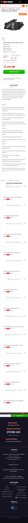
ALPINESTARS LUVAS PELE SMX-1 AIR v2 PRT (9, 11)
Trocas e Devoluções (21, 495)
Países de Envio (21, 492)
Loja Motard (3, 8)
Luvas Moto (18, 8)
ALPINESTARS (14, 10)
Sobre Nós (6, 489)
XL (19, 55)
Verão (10, 10)
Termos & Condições (7, 494)
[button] (20, 1)
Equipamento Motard (10, 8)
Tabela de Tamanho (21, 487)
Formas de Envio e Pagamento (21, 489)
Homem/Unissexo (4, 10)
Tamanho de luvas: (6, 56)
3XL (15, 58)
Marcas (7, 487)
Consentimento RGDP (7, 496)
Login (26, 1)
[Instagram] (15, 507)
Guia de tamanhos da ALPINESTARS (10, 60)
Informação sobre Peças (7, 491)
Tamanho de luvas (3, 413)
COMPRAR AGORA (14, 72)
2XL (12, 58)
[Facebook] (12, 507)
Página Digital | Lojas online (15, 517)
